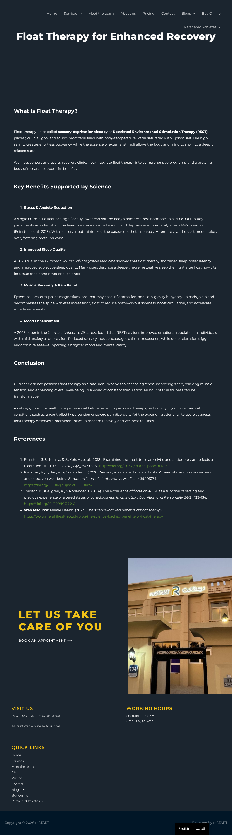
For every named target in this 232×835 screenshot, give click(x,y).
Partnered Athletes (200, 27)
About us (128, 13)
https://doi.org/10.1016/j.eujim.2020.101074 (58, 485)
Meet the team (101, 13)
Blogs (186, 13)
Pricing (149, 13)
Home (52, 13)
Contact (168, 13)
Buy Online (211, 13)
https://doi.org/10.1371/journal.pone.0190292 (134, 466)
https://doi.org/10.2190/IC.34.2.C (49, 503)
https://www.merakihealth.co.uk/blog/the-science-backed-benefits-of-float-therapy (93, 516)
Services (70, 13)
